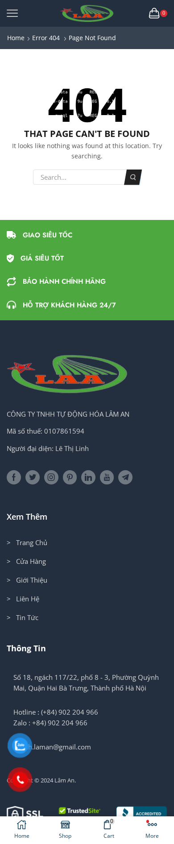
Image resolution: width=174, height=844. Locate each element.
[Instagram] (51, 477)
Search (133, 177)
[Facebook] (14, 477)
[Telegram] (125, 477)
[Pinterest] (70, 477)
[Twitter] (32, 477)
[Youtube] (107, 477)
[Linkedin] (88, 477)
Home (16, 37)
